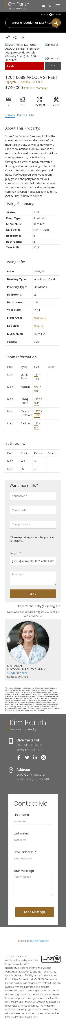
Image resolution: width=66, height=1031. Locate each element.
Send (33, 593)
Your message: (24, 871)
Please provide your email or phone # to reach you (32, 539)
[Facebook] (20, 759)
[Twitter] (29, 759)
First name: (22, 815)
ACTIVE (44, 14)
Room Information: (21, 356)
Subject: (14, 553)
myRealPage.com (39, 940)
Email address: (24, 852)
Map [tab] (32, 115)
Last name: (21, 833)
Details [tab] (10, 115)
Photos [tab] (22, 115)
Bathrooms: (15, 443)
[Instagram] (45, 759)
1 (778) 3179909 (17, 673)
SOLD (58, 14)
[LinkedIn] (37, 759)
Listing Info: (15, 261)
